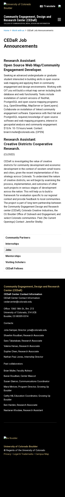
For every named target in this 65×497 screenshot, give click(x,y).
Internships (12, 243)
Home (6, 30)
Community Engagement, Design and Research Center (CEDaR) (27, 18)
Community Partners (18, 237)
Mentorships (13, 256)
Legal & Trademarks (23, 454)
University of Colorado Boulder (21, 446)
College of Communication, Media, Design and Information (27, 23)
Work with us (18, 30)
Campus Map (42, 454)
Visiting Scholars (16, 262)
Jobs (8, 249)
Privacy (7, 454)
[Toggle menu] (59, 20)
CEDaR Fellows (14, 268)
